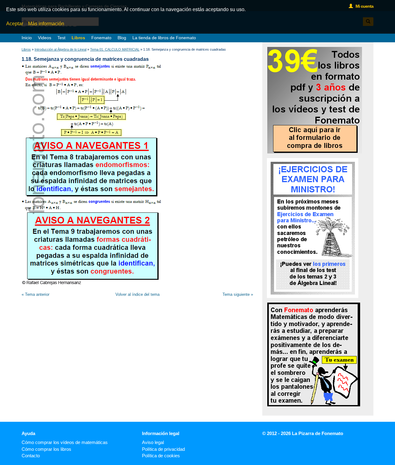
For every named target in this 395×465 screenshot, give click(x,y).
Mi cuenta (363, 6)
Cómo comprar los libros (46, 449)
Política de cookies (161, 455)
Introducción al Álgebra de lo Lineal (60, 49)
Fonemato (101, 37)
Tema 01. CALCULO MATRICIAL (114, 49)
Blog (122, 37)
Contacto (31, 455)
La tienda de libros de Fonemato (164, 37)
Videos (44, 37)
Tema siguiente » (237, 294)
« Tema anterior (35, 294)
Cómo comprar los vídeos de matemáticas (65, 442)
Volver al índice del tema (137, 294)
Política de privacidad (163, 449)
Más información (46, 23)
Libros (78, 37)
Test (61, 37)
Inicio (27, 37)
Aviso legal (153, 442)
